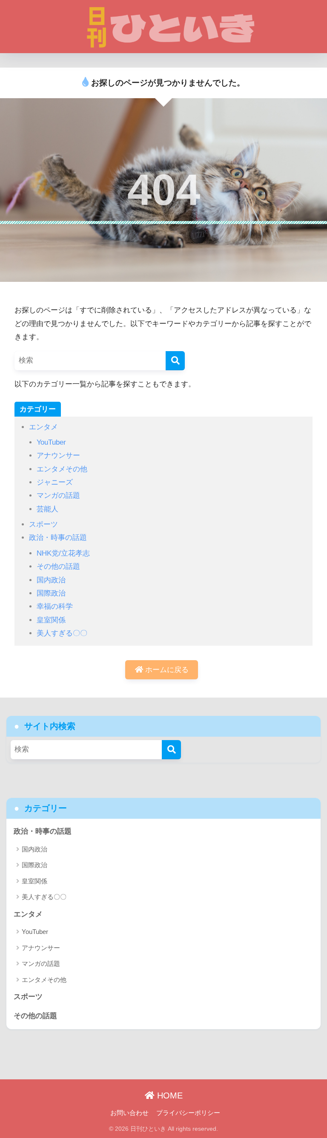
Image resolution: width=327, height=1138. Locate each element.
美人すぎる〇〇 (62, 633)
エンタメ (43, 427)
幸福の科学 (55, 606)
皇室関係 (51, 620)
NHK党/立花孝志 (63, 553)
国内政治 (51, 580)
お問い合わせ (129, 1113)
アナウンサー (58, 455)
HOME (169, 1095)
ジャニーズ (55, 482)
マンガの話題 (58, 495)
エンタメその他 (62, 469)
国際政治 (51, 593)
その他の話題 (58, 566)
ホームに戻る (166, 670)
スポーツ (43, 524)
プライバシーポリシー (188, 1113)
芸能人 (47, 509)
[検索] (175, 360)
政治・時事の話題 (58, 538)
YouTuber (51, 442)
